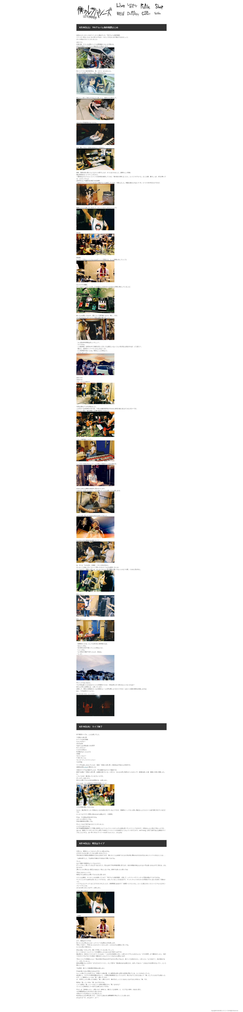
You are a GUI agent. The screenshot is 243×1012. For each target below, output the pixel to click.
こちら (86, 767)
